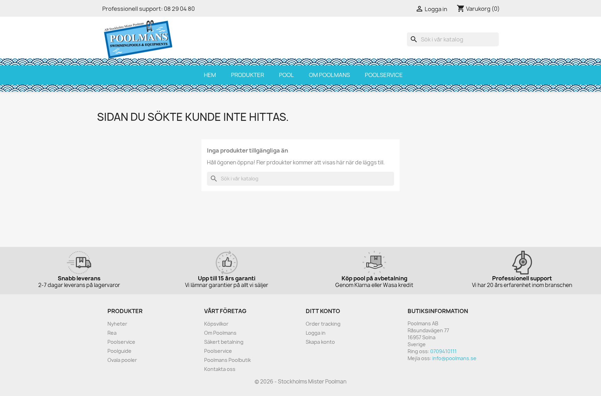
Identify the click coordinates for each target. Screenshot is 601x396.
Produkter (247, 75)
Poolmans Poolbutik (227, 360)
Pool (286, 75)
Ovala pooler (122, 360)
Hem (210, 75)
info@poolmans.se (454, 358)
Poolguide (119, 351)
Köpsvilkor (216, 323)
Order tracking (323, 323)
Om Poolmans (329, 75)
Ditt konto (323, 311)
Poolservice (384, 75)
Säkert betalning (223, 342)
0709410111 (443, 351)
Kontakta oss (219, 369)
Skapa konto (320, 342)
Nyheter (117, 323)
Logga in (316, 332)
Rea (112, 332)
